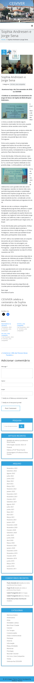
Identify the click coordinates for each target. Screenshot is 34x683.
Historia (9, 641)
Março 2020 (10, 543)
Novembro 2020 (12, 527)
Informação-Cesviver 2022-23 (16, 445)
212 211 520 (18, 16)
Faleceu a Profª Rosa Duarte (16, 450)
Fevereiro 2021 (11, 520)
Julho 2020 (10, 535)
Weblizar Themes (17, 681)
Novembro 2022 (12, 468)
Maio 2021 (10, 512)
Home (3, 40)
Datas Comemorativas (14, 635)
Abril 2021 (10, 514)
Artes (8, 620)
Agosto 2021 (11, 504)
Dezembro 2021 (12, 494)
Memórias (10, 648)
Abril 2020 (10, 540)
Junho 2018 (10, 566)
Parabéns (9, 355)
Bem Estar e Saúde (13, 625)
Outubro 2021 (11, 499)
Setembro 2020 (12, 532)
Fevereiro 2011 (11, 569)
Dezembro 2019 (12, 551)
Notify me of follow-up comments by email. (15, 398)
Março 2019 (10, 563)
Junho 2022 (10, 478)
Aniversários (11, 617)
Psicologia (10, 651)
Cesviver (9, 628)
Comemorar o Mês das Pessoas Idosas (15, 353)
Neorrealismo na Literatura (6, 324)
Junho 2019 (10, 561)
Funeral (9, 447)
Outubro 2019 (11, 556)
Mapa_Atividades (12, 646)
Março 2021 (10, 517)
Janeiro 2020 (11, 548)
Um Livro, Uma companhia (5, 334)
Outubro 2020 (11, 530)
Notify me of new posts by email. (12, 402)
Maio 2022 (10, 481)
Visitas (9, 659)
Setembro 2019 (12, 558)
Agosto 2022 (11, 473)
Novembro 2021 (12, 496)
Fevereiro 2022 (11, 489)
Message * (4, 366)
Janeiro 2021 (11, 522)
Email (3, 389)
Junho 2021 (10, 509)
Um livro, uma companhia (17, 84)
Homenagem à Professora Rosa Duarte (17, 453)
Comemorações (12, 633)
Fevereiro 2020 (11, 545)
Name (3, 381)
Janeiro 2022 (11, 491)
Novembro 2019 (12, 553)
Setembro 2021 (12, 502)
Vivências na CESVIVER (14, 661)
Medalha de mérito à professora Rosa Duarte (17, 441)
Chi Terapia (24, 593)
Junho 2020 (10, 538)
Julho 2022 (10, 476)
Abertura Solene (12, 615)
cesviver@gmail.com (18, 13)
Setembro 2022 (12, 471)
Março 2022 (10, 486)
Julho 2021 (10, 507)
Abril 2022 (10, 484)
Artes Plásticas (25, 596)
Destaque (10, 638)
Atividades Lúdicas (13, 623)
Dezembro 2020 (12, 525)
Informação (10, 643)
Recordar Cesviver (13, 654)
